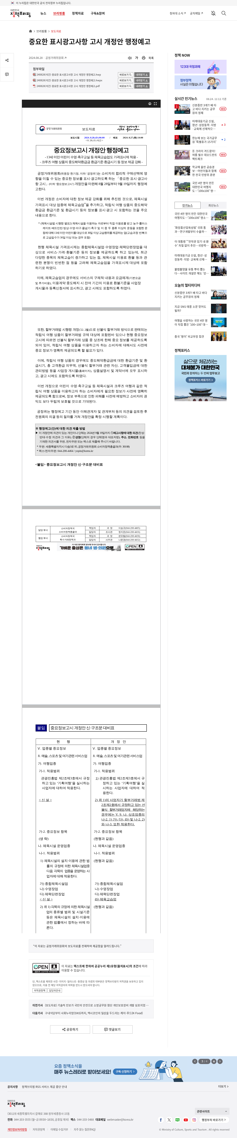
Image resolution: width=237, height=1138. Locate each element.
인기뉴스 (187, 205)
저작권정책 (39, 990)
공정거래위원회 (54, 58)
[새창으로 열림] (144, 58)
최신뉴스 (213, 205)
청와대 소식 (176, 13)
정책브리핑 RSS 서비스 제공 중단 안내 (44, 1086)
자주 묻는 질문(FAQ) (84, 1129)
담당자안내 (54, 990)
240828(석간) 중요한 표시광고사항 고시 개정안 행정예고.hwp (69, 74)
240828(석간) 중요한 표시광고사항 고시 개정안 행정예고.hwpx (69, 80)
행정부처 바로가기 (212, 1120)
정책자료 (78, 13)
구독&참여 (98, 13)
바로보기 (124, 74)
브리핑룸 (59, 13)
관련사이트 (203, 1111)
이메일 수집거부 (59, 1129)
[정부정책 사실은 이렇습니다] (201, 82)
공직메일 (195, 13)
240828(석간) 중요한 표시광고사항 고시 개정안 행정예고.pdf (68, 86)
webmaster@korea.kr (120, 1120)
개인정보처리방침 (17, 1129)
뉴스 (43, 13)
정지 (214, 1061)
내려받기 (140, 74)
